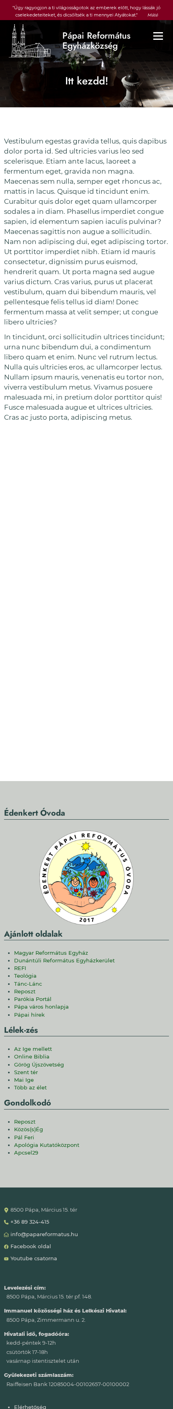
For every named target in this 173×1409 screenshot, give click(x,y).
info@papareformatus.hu (44, 1234)
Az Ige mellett (33, 1049)
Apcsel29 (26, 1153)
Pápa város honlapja (41, 1007)
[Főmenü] (158, 36)
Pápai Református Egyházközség (96, 41)
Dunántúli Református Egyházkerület (64, 961)
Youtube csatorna (33, 1258)
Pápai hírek (29, 1015)
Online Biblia (31, 1057)
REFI (20, 968)
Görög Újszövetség (39, 1065)
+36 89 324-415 (29, 1222)
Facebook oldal (30, 1246)
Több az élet (30, 1088)
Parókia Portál (32, 999)
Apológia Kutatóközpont (46, 1145)
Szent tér (26, 1072)
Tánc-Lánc (28, 984)
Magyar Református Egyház (51, 953)
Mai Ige (24, 1080)
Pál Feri (24, 1137)
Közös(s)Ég (28, 1129)
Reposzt (24, 992)
